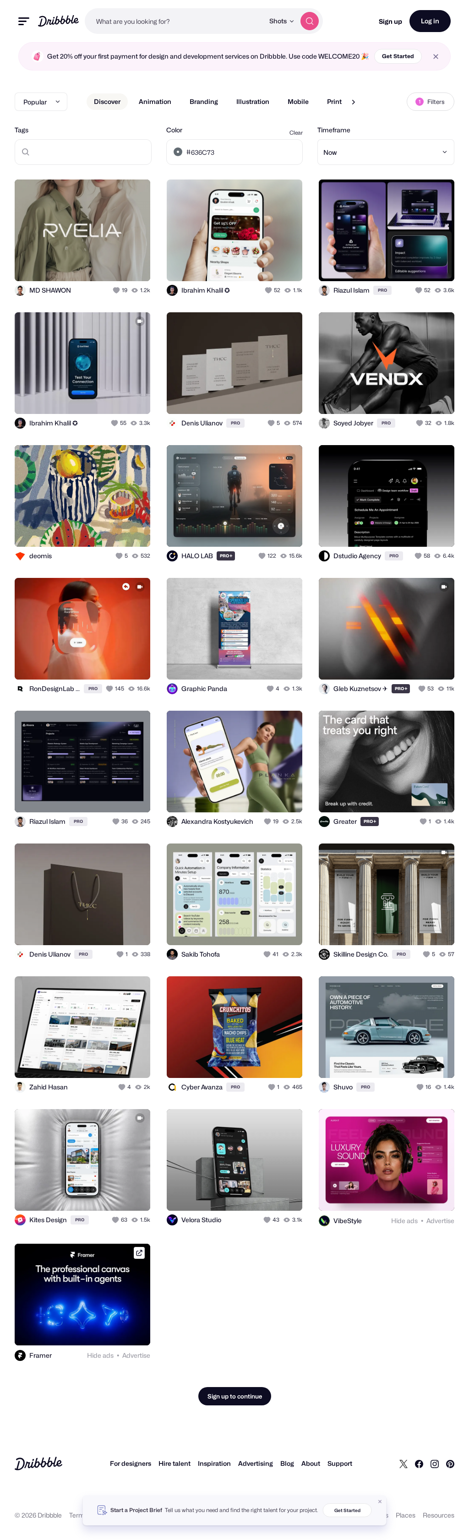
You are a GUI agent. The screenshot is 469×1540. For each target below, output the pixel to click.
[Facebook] (419, 1463)
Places (405, 1515)
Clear (296, 132)
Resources (438, 1515)
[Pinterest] (450, 1463)
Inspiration (214, 1463)
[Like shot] (117, 290)
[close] (436, 56)
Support (339, 1463)
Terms (78, 1515)
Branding (204, 101)
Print (334, 101)
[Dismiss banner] (380, 1501)
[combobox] (174, 21)
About (310, 1463)
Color (174, 130)
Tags (21, 130)
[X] (403, 1463)
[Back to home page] (58, 21)
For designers (130, 1463)
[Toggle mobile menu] (24, 21)
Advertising (255, 1463)
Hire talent (174, 1463)
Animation (155, 101)
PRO (382, 290)
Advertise (440, 1220)
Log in (430, 21)
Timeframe (333, 130)
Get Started (398, 56)
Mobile (298, 101)
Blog (287, 1463)
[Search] (309, 21)
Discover (107, 101)
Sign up (390, 21)
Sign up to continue (234, 1396)
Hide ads (404, 1220)
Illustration (252, 101)
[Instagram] (435, 1463)
